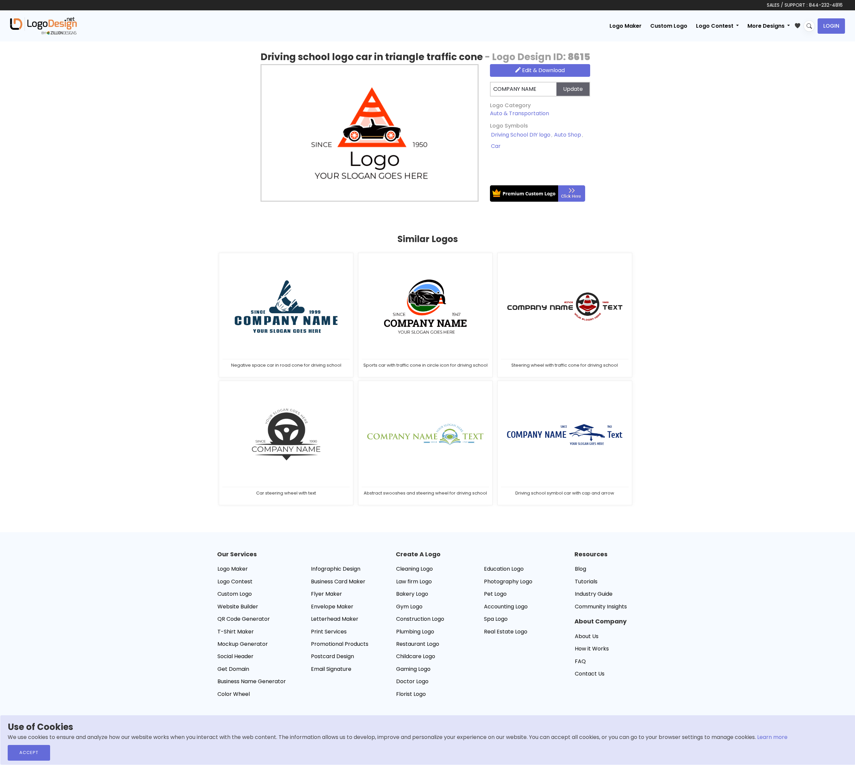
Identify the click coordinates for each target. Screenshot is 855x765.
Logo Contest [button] (715, 26)
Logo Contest (234, 581)
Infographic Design (335, 569)
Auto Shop (567, 135)
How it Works (592, 648)
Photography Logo (508, 581)
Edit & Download (543, 70)
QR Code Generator (243, 619)
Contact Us (590, 674)
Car (496, 146)
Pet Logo (495, 594)
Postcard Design (332, 656)
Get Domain (233, 669)
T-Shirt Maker (235, 631)
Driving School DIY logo (520, 135)
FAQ (580, 661)
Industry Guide (594, 594)
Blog (580, 569)
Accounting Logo (506, 606)
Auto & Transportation (519, 113)
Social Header (235, 656)
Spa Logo (496, 619)
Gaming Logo (413, 669)
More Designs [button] (766, 26)
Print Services (329, 631)
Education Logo (504, 569)
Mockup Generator (242, 644)
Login (831, 26)
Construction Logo (420, 619)
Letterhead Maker (334, 619)
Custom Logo (668, 26)
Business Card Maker (338, 581)
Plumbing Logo (415, 631)
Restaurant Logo (417, 644)
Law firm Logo (414, 581)
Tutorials (586, 581)
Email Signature (331, 669)
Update (573, 89)
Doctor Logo (412, 681)
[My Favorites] (799, 24)
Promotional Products (339, 644)
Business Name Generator (251, 681)
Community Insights (601, 606)
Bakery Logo (412, 594)
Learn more (772, 737)
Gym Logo (409, 606)
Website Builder (237, 606)
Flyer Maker (326, 594)
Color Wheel (233, 694)
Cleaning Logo (414, 569)
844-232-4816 (826, 5)
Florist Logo (411, 694)
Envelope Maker (332, 606)
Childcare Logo (415, 656)
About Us (586, 636)
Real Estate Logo (505, 631)
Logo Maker (626, 26)
